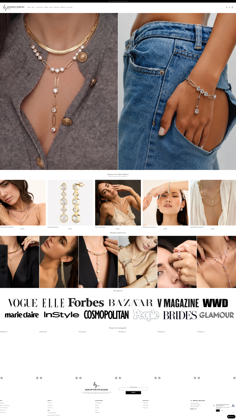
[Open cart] (232, 7)
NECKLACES (56, 7)
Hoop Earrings (98, 403)
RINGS (51, 7)
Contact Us (50, 407)
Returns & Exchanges (4, 405)
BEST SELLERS (39, 7)
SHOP (33, 7)
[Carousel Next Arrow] (234, 205)
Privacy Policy (3, 412)
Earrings (97, 405)
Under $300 (145, 407)
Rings (96, 410)
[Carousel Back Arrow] (1, 205)
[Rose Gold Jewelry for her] (59, 91)
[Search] (229, 7)
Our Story (50, 403)
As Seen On (50, 405)
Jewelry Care (3, 410)
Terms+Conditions (4, 407)
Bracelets (97, 412)
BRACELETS (63, 7)
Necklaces (97, 407)
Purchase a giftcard (52, 412)
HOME (29, 7)
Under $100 (145, 403)
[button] (19, 355)
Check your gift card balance (54, 415)
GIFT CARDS (69, 7)
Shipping (2, 403)
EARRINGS (46, 7)
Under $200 (145, 405)
